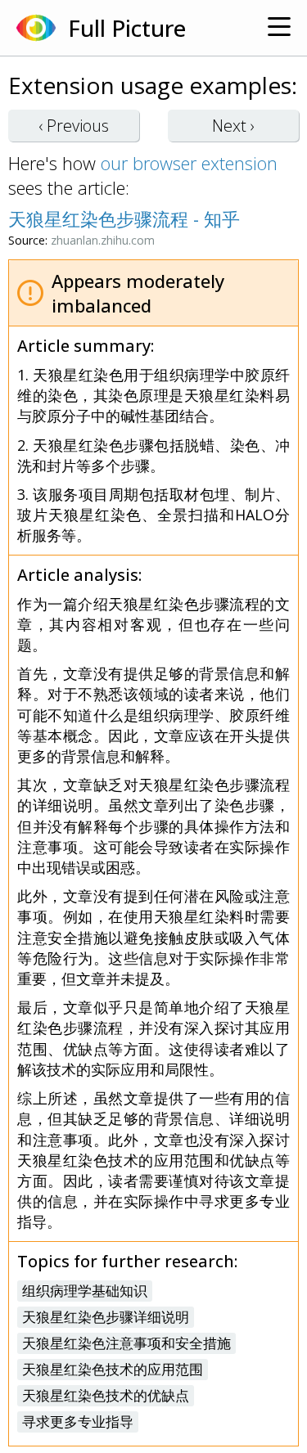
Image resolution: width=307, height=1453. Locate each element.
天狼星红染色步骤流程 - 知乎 (124, 218)
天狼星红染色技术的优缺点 (105, 1395)
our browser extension (189, 163)
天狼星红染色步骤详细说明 (105, 1316)
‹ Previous (73, 126)
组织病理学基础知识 (84, 1290)
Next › (233, 126)
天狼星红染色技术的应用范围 (112, 1369)
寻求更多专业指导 (77, 1421)
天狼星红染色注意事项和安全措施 (126, 1343)
